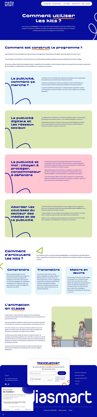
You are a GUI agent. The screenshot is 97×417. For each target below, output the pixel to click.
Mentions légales (63, 410)
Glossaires (77, 381)
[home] (18, 3)
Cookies (70, 410)
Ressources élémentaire (80, 372)
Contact (77, 383)
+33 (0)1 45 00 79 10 (12, 378)
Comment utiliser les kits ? (81, 378)
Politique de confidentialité (50, 410)
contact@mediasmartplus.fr (11, 380)
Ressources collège (79, 375)
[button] (47, 3)
